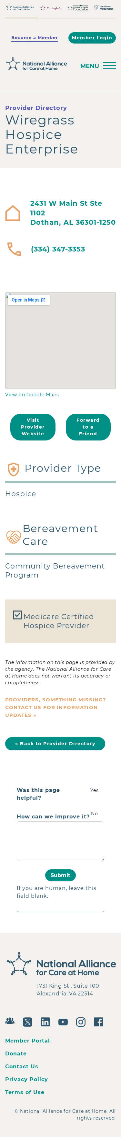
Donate (16, 1054)
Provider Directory (36, 108)
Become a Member (34, 37)
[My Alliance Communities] (11, 1020)
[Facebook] (100, 1021)
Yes (94, 790)
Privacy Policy (26, 1079)
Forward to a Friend (88, 427)
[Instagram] (82, 1021)
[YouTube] (64, 1021)
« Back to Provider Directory (55, 743)
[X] (29, 1021)
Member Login (92, 38)
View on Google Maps (32, 395)
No (94, 813)
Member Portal (27, 1041)
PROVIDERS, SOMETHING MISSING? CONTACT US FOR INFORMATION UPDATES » (55, 707)
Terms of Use (25, 1092)
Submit (60, 875)
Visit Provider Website (33, 427)
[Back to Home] (38, 63)
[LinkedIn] (47, 1021)
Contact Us (21, 1066)
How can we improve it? (53, 817)
